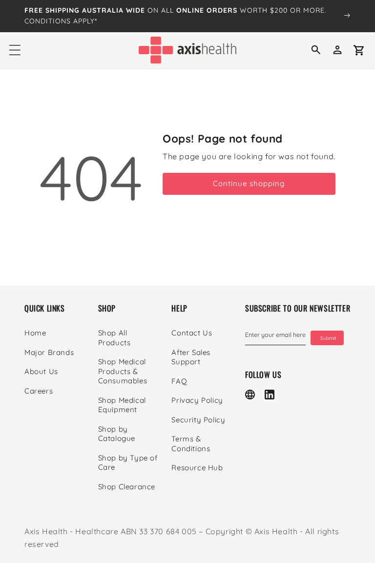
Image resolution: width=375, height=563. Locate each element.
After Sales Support (190, 357)
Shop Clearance (126, 486)
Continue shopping (249, 183)
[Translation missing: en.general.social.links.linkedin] (269, 394)
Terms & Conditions (190, 443)
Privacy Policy (197, 400)
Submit (328, 338)
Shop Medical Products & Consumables (122, 371)
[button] (14, 50)
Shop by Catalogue (116, 433)
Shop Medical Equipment (122, 405)
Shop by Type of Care (128, 462)
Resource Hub (197, 467)
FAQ (179, 381)
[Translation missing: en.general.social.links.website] (250, 394)
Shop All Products (114, 337)
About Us (41, 371)
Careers (38, 391)
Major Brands (49, 352)
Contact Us (191, 332)
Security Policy (198, 419)
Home (35, 332)
